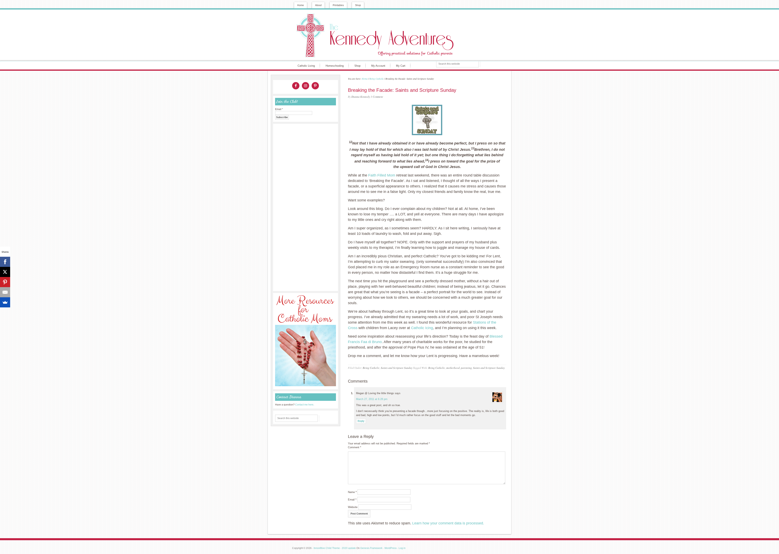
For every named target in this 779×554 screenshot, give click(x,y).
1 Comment (377, 96)
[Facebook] (5, 262)
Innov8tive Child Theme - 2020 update (335, 548)
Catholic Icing (422, 328)
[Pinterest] (5, 282)
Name (352, 492)
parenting (466, 368)
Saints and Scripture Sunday (396, 368)
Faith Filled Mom (381, 175)
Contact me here (304, 404)
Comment (354, 447)
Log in (402, 548)
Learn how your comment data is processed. (448, 523)
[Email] (5, 292)
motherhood (453, 368)
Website (352, 507)
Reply (361, 421)
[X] (5, 272)
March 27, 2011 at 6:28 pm (371, 399)
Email (352, 499)
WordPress (390, 548)
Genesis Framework (371, 548)
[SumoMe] (5, 302)
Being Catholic (371, 368)
